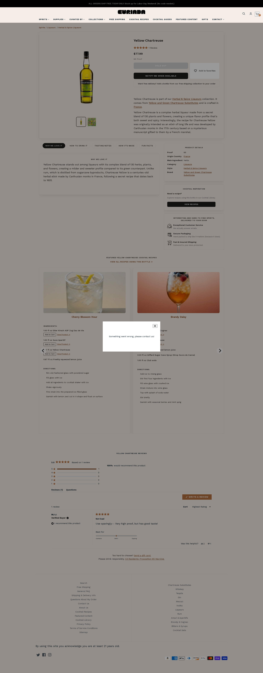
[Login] (250, 13)
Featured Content (187, 19)
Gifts (205, 19)
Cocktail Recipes (139, 19)
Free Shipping (117, 19)
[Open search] (244, 13)
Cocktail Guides (162, 19)
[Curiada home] (131, 12)
